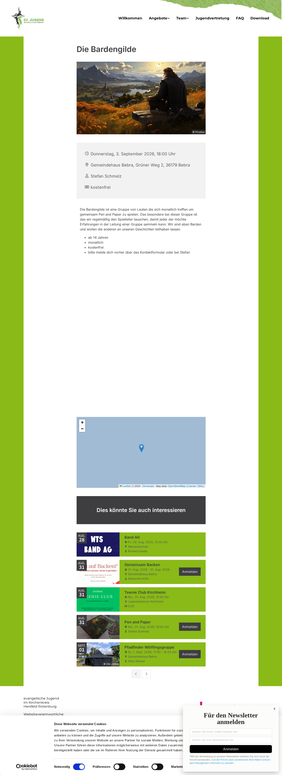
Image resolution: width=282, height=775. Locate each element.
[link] (159, 18)
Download (259, 18)
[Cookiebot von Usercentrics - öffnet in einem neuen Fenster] (27, 767)
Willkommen (130, 18)
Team (181, 18)
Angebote (158, 18)
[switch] (119, 766)
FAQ (240, 18)
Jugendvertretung (212, 18)
